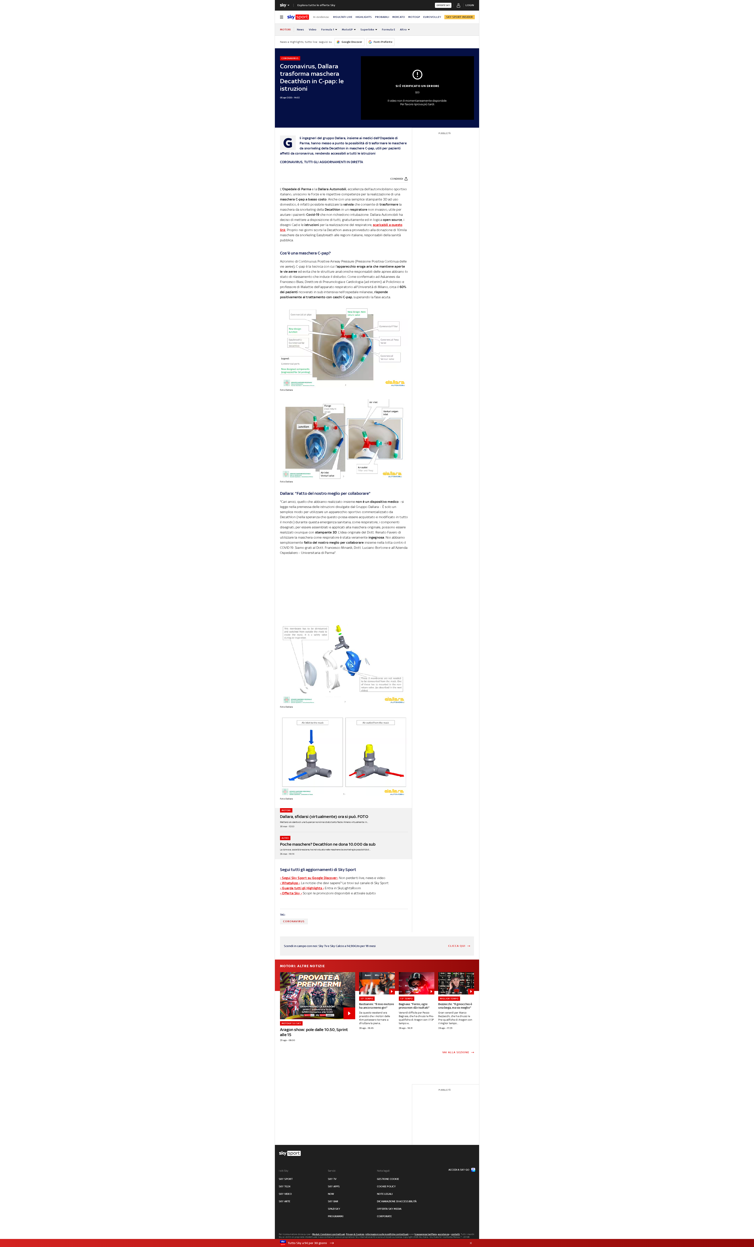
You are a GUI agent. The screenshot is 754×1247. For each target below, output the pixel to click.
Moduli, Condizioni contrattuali (328, 1234)
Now (331, 1193)
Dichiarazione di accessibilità (396, 1201)
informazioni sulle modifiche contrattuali (387, 1234)
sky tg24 (285, 1186)
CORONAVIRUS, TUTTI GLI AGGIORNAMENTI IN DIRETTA (321, 162)
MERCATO (398, 17)
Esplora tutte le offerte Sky (316, 5)
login (470, 5)
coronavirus (294, 921)
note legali (385, 1193)
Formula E (388, 29)
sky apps (334, 1186)
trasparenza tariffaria (426, 1234)
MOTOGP (414, 17)
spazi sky (334, 1208)
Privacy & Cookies (355, 1234)
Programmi (335, 1216)
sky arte (284, 1201)
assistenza (443, 1234)
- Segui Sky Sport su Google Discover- (309, 878)
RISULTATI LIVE (342, 17)
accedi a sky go (458, 1169)
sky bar (333, 1201)
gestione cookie (388, 1178)
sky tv (332, 1178)
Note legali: (383, 1170)
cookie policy (386, 1186)
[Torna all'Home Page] (298, 17)
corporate (384, 1216)
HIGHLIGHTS (364, 17)
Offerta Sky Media (389, 1208)
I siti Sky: (284, 1170)
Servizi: (332, 1170)
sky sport (286, 1178)
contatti (455, 1234)
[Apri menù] (281, 17)
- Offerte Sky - (291, 893)
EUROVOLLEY (432, 17)
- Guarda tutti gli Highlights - (302, 888)
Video (313, 29)
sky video (285, 1193)
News (300, 29)
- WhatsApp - (290, 883)
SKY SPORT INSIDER (459, 17)
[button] (371, 1243)
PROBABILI (382, 17)
